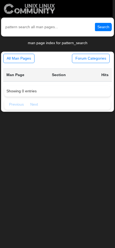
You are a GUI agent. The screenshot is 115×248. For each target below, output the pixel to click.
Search (103, 27)
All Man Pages (19, 58)
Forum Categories (90, 58)
